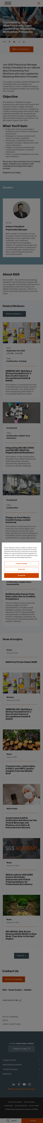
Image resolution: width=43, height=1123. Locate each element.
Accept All (21, 575)
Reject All (21, 569)
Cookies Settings (21, 563)
